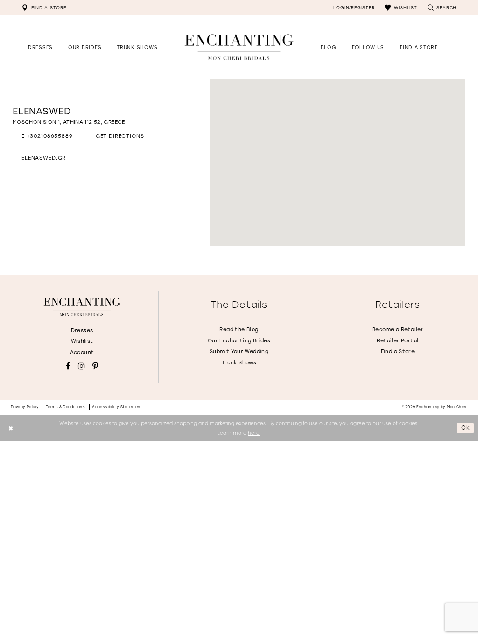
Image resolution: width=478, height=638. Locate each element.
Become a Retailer (397, 329)
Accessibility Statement (117, 406)
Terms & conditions (65, 406)
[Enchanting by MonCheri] (81, 307)
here (254, 432)
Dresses (82, 330)
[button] (401, 7)
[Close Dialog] (10, 428)
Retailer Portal (397, 340)
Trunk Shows (239, 362)
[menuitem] (44, 7)
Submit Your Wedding (239, 351)
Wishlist (82, 341)
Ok (465, 427)
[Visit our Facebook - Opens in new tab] (68, 366)
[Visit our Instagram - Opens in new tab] (81, 366)
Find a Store (398, 351)
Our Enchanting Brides (239, 340)
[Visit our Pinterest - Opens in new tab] (95, 366)
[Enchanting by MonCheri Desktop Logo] (239, 47)
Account (82, 352)
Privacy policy (25, 406)
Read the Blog (238, 329)
